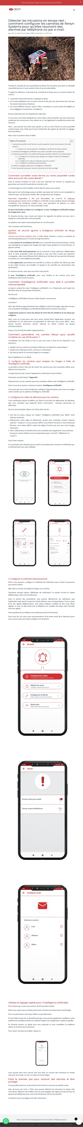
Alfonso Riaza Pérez (18, 33)
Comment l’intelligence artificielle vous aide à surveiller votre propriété (38, 152)
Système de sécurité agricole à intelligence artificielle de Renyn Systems (42, 149)
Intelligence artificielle (44, 33)
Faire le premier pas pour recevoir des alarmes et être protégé (35, 168)
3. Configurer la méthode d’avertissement (32, 163)
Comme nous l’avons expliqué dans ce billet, (25, 236)
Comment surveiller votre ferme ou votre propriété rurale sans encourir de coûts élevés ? (42, 145)
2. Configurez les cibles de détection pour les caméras (36, 161)
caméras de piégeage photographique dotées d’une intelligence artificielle (41, 199)
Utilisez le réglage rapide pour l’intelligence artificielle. (32, 166)
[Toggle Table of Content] (70, 141)
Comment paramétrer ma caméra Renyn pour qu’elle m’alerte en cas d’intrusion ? (42, 154)
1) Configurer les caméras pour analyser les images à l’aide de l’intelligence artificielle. (43, 158)
